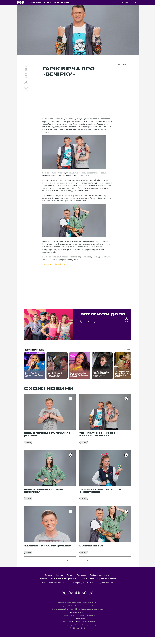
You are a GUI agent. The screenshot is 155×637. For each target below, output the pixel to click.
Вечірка (28, 442)
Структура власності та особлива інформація (57, 579)
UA (122, 2)
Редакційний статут (106, 582)
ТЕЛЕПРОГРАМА (61, 2)
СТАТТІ (47, 2)
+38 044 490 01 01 (73, 622)
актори (70, 575)
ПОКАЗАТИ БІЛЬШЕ (77, 562)
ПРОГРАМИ (36, 2)
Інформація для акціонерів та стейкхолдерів (98, 579)
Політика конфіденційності (53, 582)
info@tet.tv (91, 622)
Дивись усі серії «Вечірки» (53, 264)
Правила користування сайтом (80, 582)
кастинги (48, 575)
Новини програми (88, 321)
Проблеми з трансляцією (100, 575)
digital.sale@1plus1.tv (77, 612)
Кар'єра (59, 575)
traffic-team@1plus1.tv (77, 618)
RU (126, 2)
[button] (126, 317)
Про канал (81, 575)
